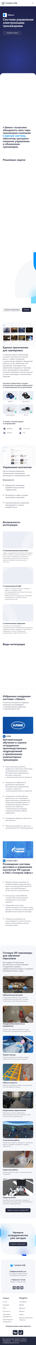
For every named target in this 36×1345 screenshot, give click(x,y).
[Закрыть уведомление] (35, 1338)
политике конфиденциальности (14, 1341)
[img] (18, 1019)
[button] (12, 33)
